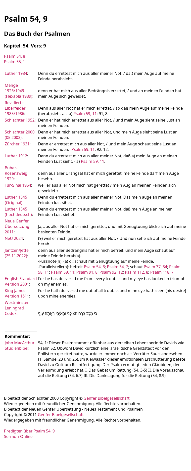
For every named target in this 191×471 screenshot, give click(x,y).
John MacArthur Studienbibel (20, 345)
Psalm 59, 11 (85, 113)
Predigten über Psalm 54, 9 (29, 431)
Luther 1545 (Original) (16, 199)
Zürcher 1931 (17, 144)
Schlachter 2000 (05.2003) (20, 134)
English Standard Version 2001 (21, 281)
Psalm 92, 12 (111, 272)
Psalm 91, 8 (86, 272)
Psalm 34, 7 (117, 266)
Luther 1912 (16, 156)
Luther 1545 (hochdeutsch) (18, 211)
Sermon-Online (18, 436)
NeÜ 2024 (14, 238)
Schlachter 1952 (20, 120)
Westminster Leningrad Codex (17, 308)
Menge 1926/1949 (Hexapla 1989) (18, 91)
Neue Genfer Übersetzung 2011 (17, 226)
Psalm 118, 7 (162, 272)
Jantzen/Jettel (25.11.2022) (17, 253)
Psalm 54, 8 (14, 56)
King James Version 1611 (17, 293)
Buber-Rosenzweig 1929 (16, 173)
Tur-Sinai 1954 (18, 185)
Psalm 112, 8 (136, 272)
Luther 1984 (16, 73)
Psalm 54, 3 (94, 266)
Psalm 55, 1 (14, 61)
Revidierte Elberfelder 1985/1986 (15, 108)
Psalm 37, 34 (155, 266)
